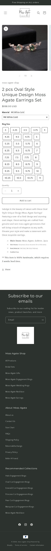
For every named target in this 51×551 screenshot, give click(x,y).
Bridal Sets (10, 367)
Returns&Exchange (13, 446)
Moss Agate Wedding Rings (17, 385)
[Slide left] (20, 76)
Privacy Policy (11, 452)
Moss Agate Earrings (14, 398)
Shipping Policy (12, 440)
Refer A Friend (11, 458)
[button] (5, 13)
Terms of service (21, 545)
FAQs (7, 434)
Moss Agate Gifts (12, 373)
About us (9, 415)
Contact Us (10, 421)
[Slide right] (32, 76)
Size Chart (9, 428)
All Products (10, 361)
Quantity (5, 185)
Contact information (37, 545)
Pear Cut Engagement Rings (17, 500)
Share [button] (7, 270)
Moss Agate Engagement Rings (18, 379)
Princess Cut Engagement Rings (19, 494)
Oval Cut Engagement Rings (17, 482)
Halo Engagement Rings (15, 476)
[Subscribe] (42, 320)
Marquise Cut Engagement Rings (19, 507)
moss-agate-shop (24, 542)
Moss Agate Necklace (14, 392)
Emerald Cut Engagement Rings (19, 488)
